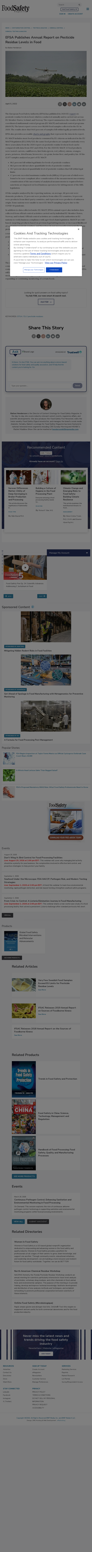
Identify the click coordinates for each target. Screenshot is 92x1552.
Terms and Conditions (40, 253)
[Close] (78, 229)
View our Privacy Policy (56, 262)
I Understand (54, 270)
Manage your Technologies (33, 270)
